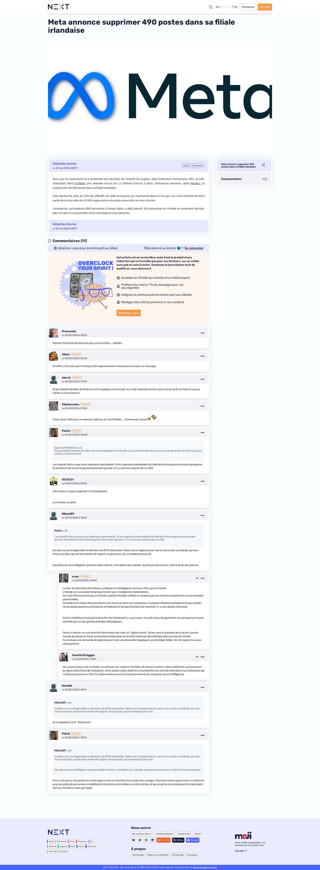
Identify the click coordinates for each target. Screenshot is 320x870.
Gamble (67, 685)
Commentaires (231, 179)
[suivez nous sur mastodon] (139, 840)
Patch (66, 431)
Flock (72, 841)
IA (91, 841)
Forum (198, 834)
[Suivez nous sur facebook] (146, 840)
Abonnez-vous (128, 313)
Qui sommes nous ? (141, 834)
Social (81, 846)
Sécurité (53, 851)
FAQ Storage (178, 855)
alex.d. (66, 377)
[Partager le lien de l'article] (263, 165)
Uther (66, 354)
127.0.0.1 (68, 479)
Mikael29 (68, 513)
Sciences (91, 846)
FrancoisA (69, 331)
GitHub (180, 840)
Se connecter (194, 248)
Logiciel (63, 846)
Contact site (184, 834)
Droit (51, 841)
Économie (61, 841)
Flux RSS (165, 840)
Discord (194, 840)
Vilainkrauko (70, 404)
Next (73, 846)
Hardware (82, 841)
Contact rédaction (164, 834)
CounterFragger (83, 655)
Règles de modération (157, 855)
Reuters (195, 183)
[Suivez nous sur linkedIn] (152, 840)
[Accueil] (58, 7)
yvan (75, 576)
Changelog (192, 855)
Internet (52, 846)
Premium (265, 7)
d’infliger (80, 183)
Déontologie (138, 855)
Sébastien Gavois (64, 163)
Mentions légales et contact (205, 867)
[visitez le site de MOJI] (243, 838)
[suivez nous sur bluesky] (133, 840)
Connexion (248, 7)
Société (63, 851)
